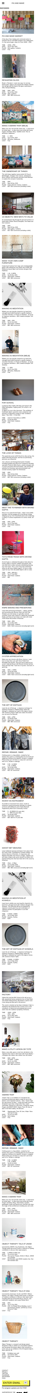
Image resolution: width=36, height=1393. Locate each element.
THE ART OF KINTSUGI (12, 705)
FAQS (4, 1378)
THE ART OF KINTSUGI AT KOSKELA (17, 949)
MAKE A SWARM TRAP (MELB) (15, 126)
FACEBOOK (5, 1375)
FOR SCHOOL (8, 403)
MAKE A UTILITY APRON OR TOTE (16, 1049)
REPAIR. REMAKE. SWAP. (13, 752)
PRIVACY (5, 1372)
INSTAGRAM (6, 1376)
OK (25, 1382)
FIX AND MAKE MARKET (12, 36)
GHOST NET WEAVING (11, 848)
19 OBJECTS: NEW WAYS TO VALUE (17, 217)
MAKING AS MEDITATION (12, 309)
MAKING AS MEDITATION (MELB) (16, 356)
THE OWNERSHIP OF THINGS (15, 171)
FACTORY (6, 995)
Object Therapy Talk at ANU (16, 1291)
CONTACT (5, 1370)
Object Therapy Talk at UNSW (17, 1244)
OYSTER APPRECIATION (12, 656)
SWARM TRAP (8, 1095)
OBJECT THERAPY (10, 1341)
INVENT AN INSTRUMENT (13, 801)
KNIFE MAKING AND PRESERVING (16, 608)
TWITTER (5, 1373)
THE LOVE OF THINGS (11, 453)
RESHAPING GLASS (10, 80)
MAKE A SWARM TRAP (11, 1197)
